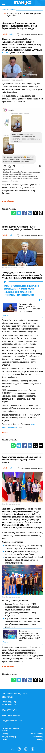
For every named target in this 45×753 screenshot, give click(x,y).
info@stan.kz (7, 697)
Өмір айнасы (8, 202)
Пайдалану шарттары (12, 721)
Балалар (40, 740)
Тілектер (5, 734)
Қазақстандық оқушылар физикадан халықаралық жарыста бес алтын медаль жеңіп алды (29, 635)
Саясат (5, 432)
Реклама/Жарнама (11, 715)
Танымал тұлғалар (36, 734)
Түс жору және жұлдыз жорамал (10, 729)
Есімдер (5, 740)
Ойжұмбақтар (38, 737)
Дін (42, 729)
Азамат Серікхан (9, 209)
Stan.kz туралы (9, 710)
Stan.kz (5, 52)
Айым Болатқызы (9, 440)
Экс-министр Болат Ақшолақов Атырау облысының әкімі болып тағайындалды (29, 307)
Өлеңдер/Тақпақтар (9, 737)
